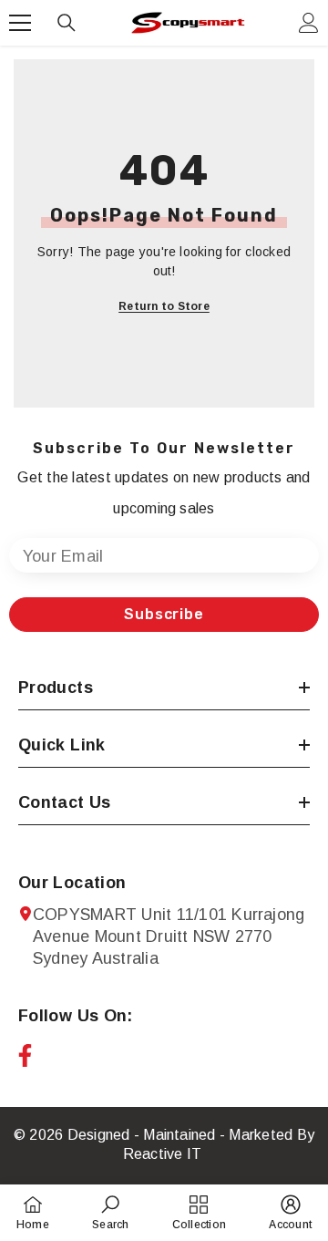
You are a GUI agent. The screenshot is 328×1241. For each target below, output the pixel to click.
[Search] (66, 23)
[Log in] (309, 23)
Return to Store (164, 306)
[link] (110, 1212)
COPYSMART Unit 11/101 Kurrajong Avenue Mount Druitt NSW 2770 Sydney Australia (168, 936)
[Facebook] (25, 1055)
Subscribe (163, 614)
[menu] (20, 23)
